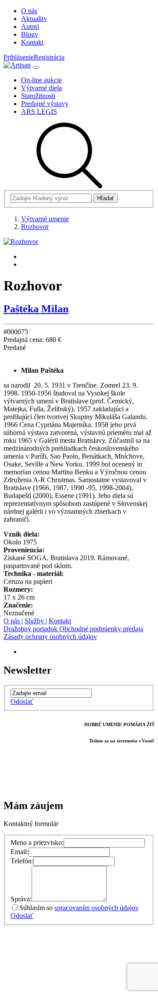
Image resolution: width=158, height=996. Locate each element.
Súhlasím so (79, 907)
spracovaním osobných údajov (96, 907)
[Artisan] (17, 65)
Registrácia (49, 57)
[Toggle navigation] (36, 67)
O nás (13, 621)
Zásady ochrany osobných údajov (50, 636)
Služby (35, 621)
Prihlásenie (19, 57)
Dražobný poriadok (31, 628)
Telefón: (22, 861)
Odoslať (22, 701)
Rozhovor (35, 226)
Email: (20, 851)
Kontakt (60, 621)
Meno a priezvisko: (37, 842)
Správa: (21, 899)
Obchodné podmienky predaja (101, 628)
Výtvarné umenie (45, 219)
